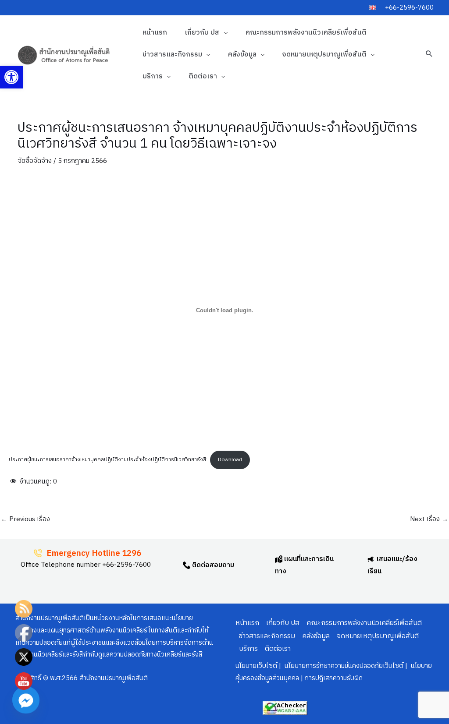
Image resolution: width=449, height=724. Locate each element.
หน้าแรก (155, 33)
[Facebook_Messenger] (26, 700)
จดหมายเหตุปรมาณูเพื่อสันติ (324, 54)
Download (230, 460)
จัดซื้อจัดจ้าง (35, 160)
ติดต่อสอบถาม (212, 565)
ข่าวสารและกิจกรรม (172, 54)
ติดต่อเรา (203, 76)
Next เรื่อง (429, 519)
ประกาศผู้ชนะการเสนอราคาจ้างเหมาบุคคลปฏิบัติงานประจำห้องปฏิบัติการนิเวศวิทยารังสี (107, 460)
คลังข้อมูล (242, 54)
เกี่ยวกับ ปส (202, 33)
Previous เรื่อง (25, 519)
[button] (11, 77)
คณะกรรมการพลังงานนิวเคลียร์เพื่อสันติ (306, 33)
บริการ (153, 76)
